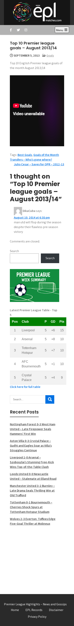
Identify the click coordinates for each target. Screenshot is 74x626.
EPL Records (33, 610)
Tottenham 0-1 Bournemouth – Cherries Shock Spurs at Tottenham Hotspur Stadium (31, 507)
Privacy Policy (37, 617)
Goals (50, 55)
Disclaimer (56, 610)
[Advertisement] (34, 557)
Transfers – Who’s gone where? (31, 159)
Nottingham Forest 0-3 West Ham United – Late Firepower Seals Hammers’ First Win (32, 429)
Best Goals (25, 155)
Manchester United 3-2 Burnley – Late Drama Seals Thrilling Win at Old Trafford (32, 490)
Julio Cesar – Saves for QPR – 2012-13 (39, 164)
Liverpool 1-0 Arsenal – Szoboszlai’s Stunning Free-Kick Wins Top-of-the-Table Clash (32, 462)
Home (15, 610)
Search (14, 251)
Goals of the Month (46, 155)
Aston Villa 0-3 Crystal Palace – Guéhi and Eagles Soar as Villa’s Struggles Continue (31, 445)
